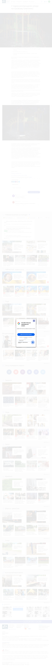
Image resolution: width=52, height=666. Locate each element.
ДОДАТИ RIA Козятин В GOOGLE (26, 334)
